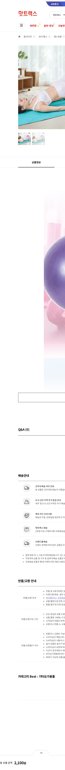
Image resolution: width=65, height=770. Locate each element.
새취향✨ (34, 25)
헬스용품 (58, 36)
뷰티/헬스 (43, 36)
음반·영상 (49, 25)
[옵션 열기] (41, 752)
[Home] (19, 36)
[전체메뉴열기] (21, 25)
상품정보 (36, 162)
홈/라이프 (28, 36)
